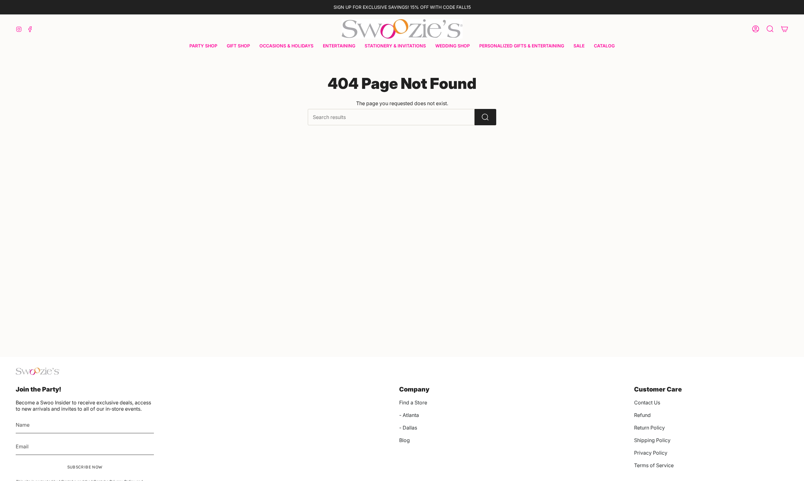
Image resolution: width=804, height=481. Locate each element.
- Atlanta (409, 415)
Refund (642, 415)
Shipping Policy (652, 440)
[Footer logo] (38, 371)
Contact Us (647, 402)
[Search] (485, 117)
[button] (203, 46)
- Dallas (408, 427)
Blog (404, 440)
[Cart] (784, 29)
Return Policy (649, 427)
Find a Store (413, 402)
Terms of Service (654, 465)
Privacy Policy (650, 453)
